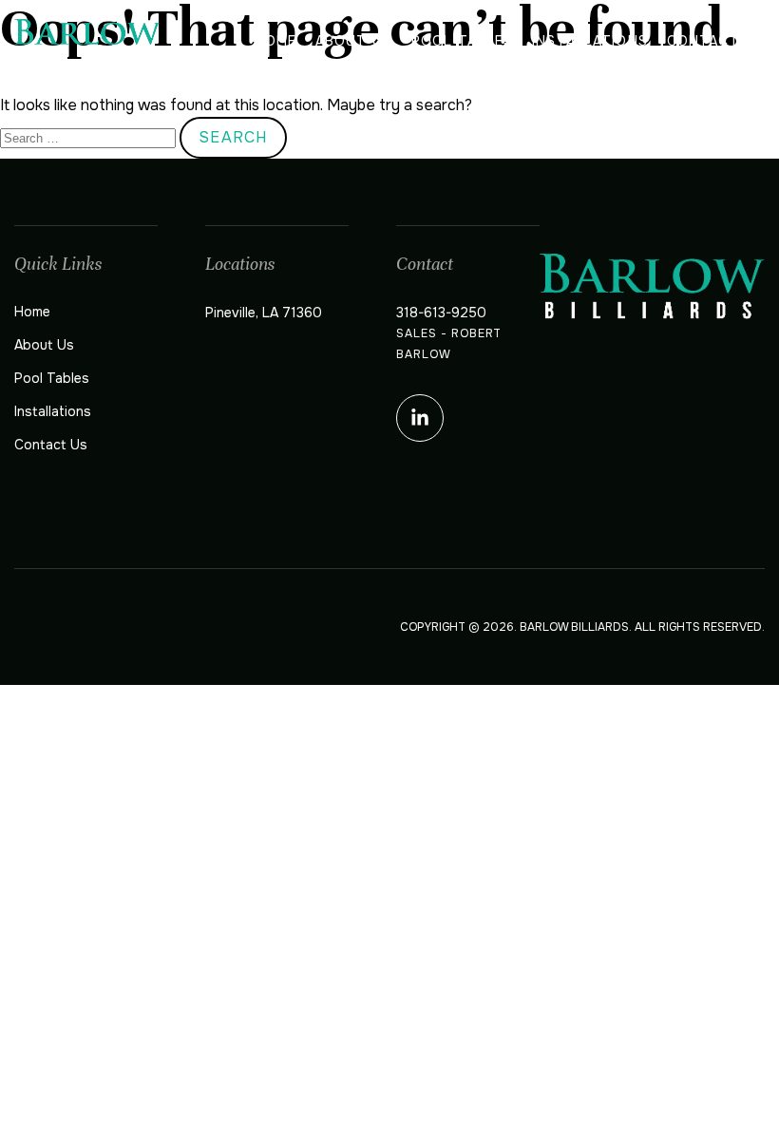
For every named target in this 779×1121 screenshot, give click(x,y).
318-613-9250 (441, 312)
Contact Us (716, 41)
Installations (590, 41)
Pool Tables (462, 41)
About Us (353, 41)
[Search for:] (90, 137)
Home (274, 41)
